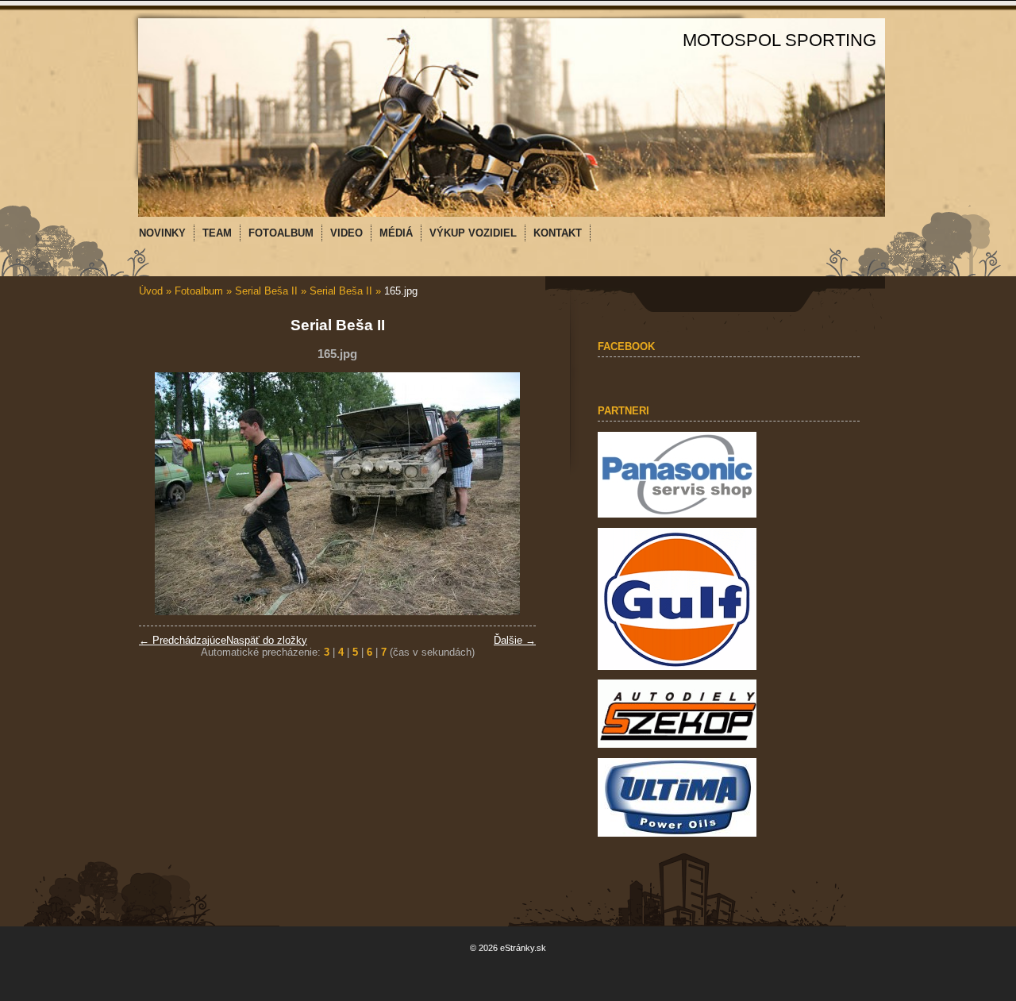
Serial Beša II (266, 291)
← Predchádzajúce (182, 640)
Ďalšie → (515, 640)
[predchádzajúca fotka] (165, 493)
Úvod (151, 291)
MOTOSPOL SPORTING (779, 40)
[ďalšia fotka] (510, 493)
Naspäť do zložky (266, 640)
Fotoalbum (199, 291)
